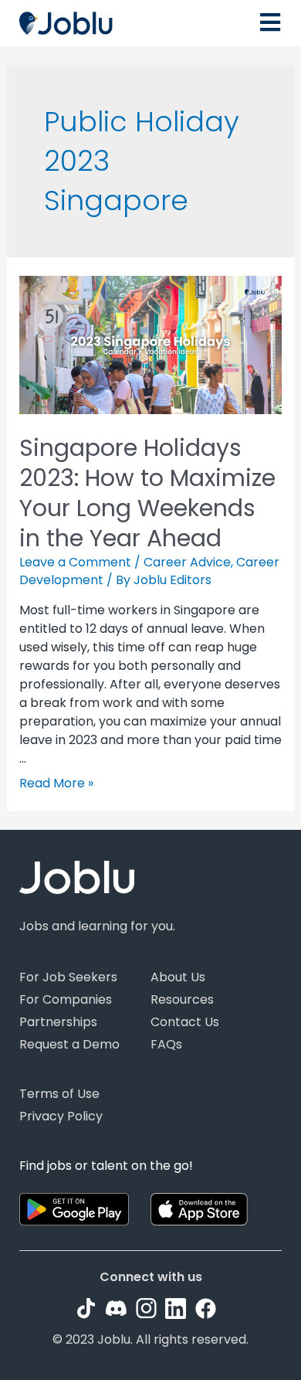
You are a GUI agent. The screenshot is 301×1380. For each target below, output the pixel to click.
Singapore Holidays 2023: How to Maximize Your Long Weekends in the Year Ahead (147, 493)
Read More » (56, 783)
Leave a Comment (75, 562)
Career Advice (187, 562)
